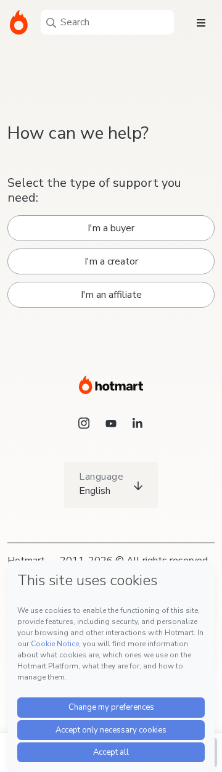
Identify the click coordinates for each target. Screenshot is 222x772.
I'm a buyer (111, 228)
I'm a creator (111, 261)
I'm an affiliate (111, 295)
